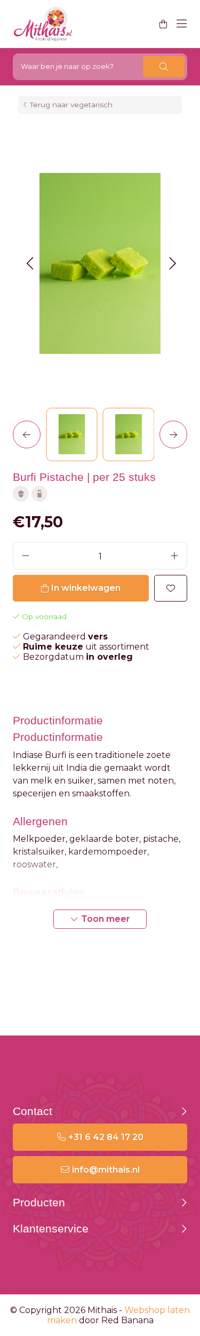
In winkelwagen (86, 588)
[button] (29, 263)
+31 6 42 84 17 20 (105, 1137)
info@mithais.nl (106, 1170)
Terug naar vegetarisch (71, 104)
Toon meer (105, 919)
